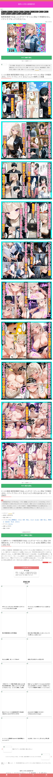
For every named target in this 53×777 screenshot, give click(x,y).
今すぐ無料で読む (26, 57)
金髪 (30, 13)
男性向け (24, 13)
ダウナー (27, 11)
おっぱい (4, 11)
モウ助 (27, 570)
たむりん (10, 11)
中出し (46, 11)
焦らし (19, 13)
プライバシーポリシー (21, 772)
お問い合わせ (44, 772)
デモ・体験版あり (34, 11)
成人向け (8, 13)
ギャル (21, 11)
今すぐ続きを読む (26, 485)
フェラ (42, 11)
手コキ (14, 13)
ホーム (9, 772)
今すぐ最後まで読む (26, 535)
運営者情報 (33, 772)
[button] (49, 408)
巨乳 (4, 13)
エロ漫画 (16, 11)
